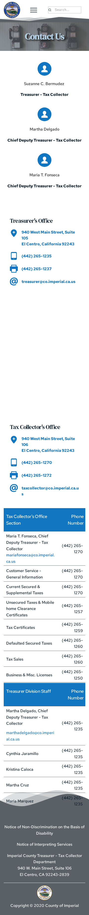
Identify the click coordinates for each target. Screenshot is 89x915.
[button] (33, 10)
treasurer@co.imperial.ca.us (48, 281)
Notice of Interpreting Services (44, 844)
